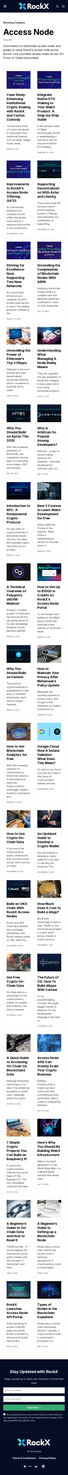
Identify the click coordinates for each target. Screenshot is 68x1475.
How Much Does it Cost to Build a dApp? (49, 908)
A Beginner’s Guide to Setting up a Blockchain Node (47, 1232)
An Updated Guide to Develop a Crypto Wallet (48, 840)
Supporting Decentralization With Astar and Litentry (48, 190)
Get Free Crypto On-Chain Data (16, 981)
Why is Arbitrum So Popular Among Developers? (47, 436)
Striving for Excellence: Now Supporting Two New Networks (16, 275)
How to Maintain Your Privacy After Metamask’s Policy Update (48, 677)
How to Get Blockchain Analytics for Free (17, 752)
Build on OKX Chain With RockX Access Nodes (18, 910)
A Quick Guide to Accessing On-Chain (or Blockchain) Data (18, 1066)
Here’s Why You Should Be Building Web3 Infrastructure (48, 1148)
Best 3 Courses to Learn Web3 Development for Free (49, 512)
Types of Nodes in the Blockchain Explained (47, 1311)
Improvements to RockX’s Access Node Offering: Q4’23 (18, 192)
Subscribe (32, 1407)
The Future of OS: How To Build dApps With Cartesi (48, 983)
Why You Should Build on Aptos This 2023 (18, 434)
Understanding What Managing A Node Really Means (49, 358)
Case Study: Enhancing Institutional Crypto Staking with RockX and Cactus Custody (19, 107)
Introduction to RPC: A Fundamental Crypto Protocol (18, 514)
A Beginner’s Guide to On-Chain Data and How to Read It (17, 1232)
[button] (5, 6)
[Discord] (43, 1466)
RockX (38, 1451)
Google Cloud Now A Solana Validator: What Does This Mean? (48, 754)
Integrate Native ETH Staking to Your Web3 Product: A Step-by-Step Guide (48, 107)
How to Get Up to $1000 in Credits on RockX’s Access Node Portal (48, 597)
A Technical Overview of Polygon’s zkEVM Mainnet (16, 595)
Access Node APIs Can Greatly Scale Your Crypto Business (47, 1066)
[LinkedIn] (36, 1466)
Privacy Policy (47, 1458)
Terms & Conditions (24, 1458)
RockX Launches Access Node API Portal (17, 1311)
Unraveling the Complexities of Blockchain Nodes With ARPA (48, 273)
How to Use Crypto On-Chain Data (16, 838)
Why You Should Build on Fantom (16, 673)
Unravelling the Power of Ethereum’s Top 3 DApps (18, 356)
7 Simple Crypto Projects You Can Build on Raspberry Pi (17, 1150)
